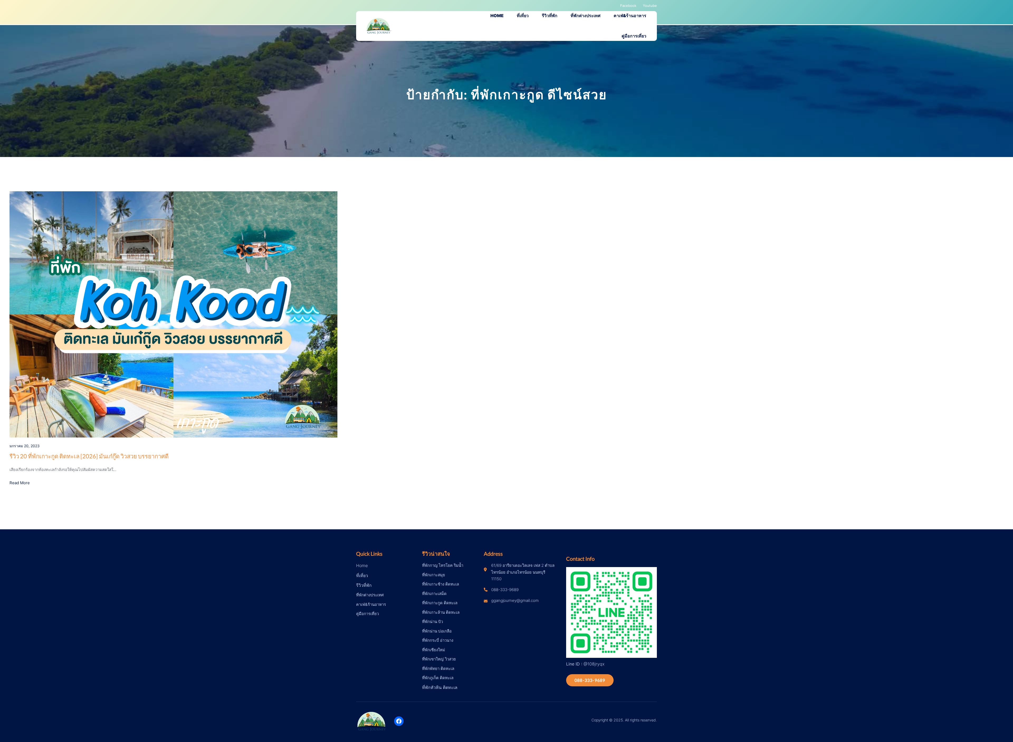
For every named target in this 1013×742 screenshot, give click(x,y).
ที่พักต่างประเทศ (370, 594)
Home (362, 565)
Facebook (628, 5)
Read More (19, 482)
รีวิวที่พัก (364, 585)
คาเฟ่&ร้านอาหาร (371, 604)
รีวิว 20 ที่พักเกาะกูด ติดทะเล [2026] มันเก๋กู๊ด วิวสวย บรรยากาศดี (89, 456)
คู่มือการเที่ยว (367, 613)
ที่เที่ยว (362, 575)
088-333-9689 (590, 680)
